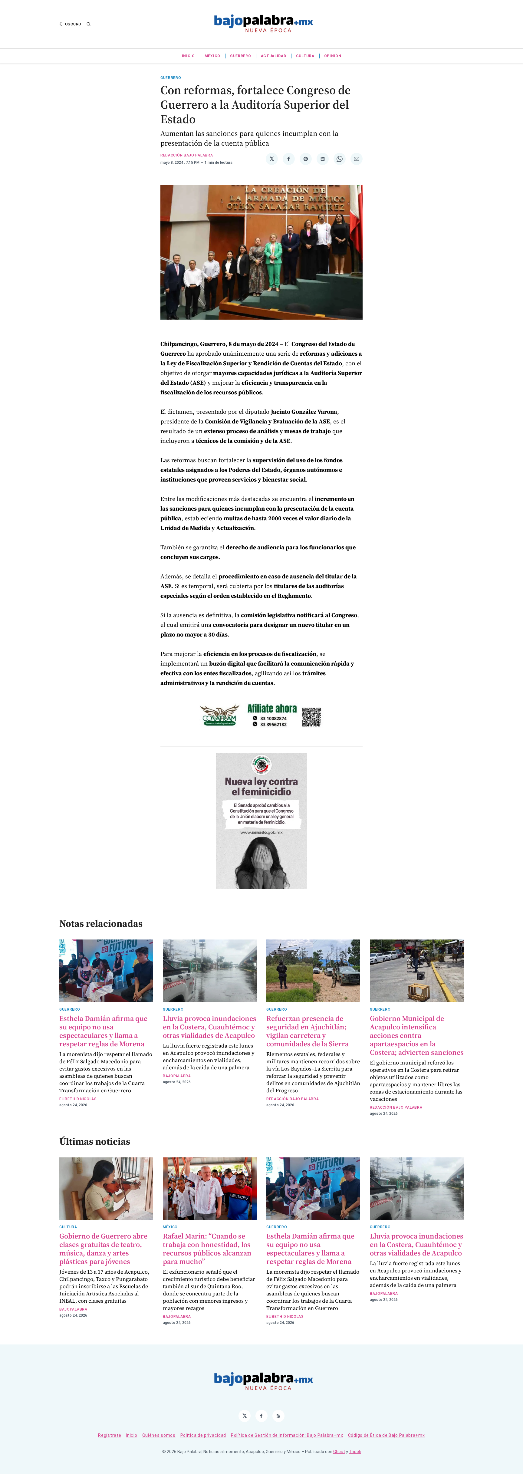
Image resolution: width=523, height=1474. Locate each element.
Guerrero (240, 56)
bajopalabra (177, 1076)
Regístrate (109, 1435)
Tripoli (355, 1451)
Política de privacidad (203, 1435)
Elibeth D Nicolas (78, 1099)
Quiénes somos (159, 1435)
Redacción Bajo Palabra (186, 155)
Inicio (188, 56)
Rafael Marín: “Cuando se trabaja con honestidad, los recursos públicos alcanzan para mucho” (207, 1248)
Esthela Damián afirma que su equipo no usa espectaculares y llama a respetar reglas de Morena (103, 1031)
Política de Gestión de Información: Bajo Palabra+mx (287, 1435)
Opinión (332, 56)
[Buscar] (88, 24)
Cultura (305, 56)
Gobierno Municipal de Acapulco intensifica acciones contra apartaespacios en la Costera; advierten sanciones (417, 1035)
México (212, 56)
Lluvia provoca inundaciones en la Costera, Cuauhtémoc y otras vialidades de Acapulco (209, 1026)
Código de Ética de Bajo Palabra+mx (386, 1435)
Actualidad (273, 56)
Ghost (339, 1451)
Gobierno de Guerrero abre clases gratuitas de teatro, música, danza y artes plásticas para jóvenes (103, 1248)
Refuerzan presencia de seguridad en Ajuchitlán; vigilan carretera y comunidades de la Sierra (307, 1031)
